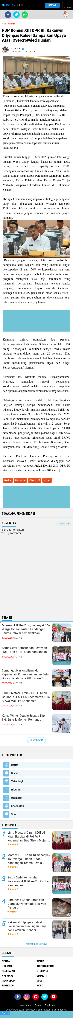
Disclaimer (50, 1005)
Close (5, 1013)
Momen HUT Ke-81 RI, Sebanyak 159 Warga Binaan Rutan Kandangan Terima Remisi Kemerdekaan (26, 629)
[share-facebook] (8, 14)
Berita (12, 24)
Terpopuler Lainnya (36, 944)
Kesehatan (17, 806)
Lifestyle (42, 970)
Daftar (52, 5)
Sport (14, 814)
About (29, 1005)
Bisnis (14, 773)
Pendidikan (9, 980)
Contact (38, 1005)
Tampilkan (63, 523)
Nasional (20, 480)
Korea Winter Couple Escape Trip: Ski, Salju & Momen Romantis (23, 717)
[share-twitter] (16, 14)
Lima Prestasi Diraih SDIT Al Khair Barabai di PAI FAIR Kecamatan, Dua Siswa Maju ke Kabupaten (26, 697)
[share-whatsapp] (25, 14)
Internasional (45, 966)
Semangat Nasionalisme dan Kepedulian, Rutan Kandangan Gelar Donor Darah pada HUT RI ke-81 (26, 674)
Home (4, 24)
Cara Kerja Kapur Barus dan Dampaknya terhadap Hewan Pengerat (26, 903)
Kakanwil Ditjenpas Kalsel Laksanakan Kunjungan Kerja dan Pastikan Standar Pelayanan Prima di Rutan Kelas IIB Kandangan (28, 926)
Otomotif (34, 480)
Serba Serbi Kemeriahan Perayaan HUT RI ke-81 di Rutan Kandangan (24, 650)
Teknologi (17, 781)
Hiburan (16, 789)
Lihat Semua (36, 740)
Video (47, 480)
